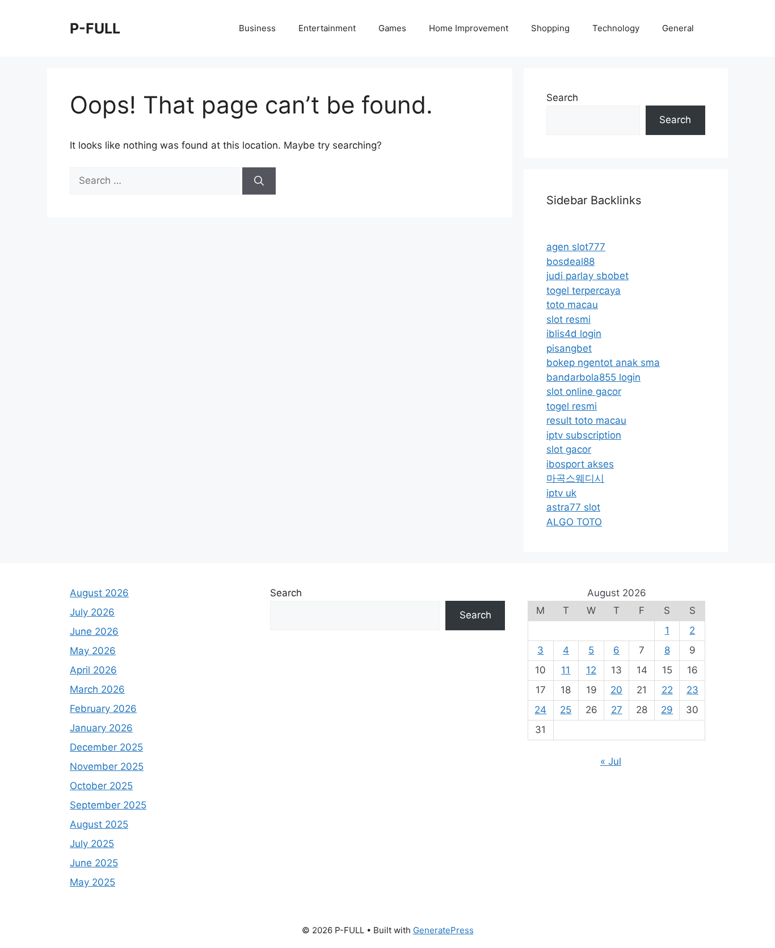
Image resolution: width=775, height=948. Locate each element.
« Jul (610, 761)
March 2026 (97, 689)
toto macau (572, 304)
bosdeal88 (570, 261)
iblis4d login (573, 333)
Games (392, 28)
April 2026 (93, 670)
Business (257, 28)
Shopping (550, 28)
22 (667, 690)
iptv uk (561, 493)
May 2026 (93, 650)
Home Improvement (468, 28)
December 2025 (106, 747)
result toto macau (586, 420)
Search (562, 97)
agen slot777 (575, 246)
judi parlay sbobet (587, 275)
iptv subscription (583, 435)
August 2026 (99, 593)
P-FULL (95, 28)
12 (591, 670)
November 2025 (107, 766)
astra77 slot (573, 507)
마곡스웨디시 (575, 478)
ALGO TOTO (574, 522)
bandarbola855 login (593, 377)
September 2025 (108, 805)
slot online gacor (583, 391)
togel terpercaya (583, 290)
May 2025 (92, 882)
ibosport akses (580, 464)
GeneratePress (443, 930)
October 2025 (101, 785)
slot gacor (568, 449)
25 (565, 709)
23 (692, 690)
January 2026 (101, 728)
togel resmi (571, 406)
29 (667, 709)
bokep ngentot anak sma (603, 362)
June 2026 (94, 631)
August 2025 (99, 824)
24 (540, 709)
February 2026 (103, 708)
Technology (615, 28)
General (678, 28)
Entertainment (327, 28)
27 (616, 709)
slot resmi (568, 319)
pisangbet (569, 348)
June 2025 (94, 863)
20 (616, 690)
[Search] (259, 181)
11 (565, 670)
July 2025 (92, 843)
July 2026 (92, 612)
